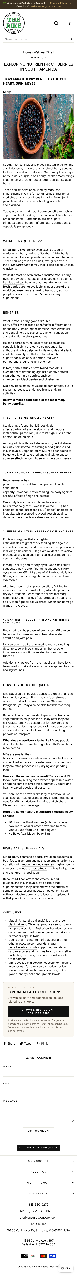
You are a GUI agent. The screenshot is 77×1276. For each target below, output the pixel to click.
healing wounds (13, 670)
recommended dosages (38, 864)
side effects (39, 868)
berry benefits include (22, 947)
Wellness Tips (43, 52)
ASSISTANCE (38, 1193)
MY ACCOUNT (38, 1161)
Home (27, 52)
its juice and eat (13, 282)
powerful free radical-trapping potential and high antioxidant (35, 486)
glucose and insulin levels (20, 883)
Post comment (38, 1130)
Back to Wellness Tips (41, 1148)
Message (10, 1100)
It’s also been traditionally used (23, 644)
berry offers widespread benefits (25, 324)
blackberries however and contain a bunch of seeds (37, 758)
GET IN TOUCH (38, 1182)
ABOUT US (38, 1171)
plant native (16, 924)
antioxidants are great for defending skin (30, 543)
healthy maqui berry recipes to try (49, 811)
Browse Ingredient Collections (38, 1011)
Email (7, 1083)
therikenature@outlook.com (45, 6)
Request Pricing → (60, 3)
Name (7, 1066)
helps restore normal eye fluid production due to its (37, 597)
